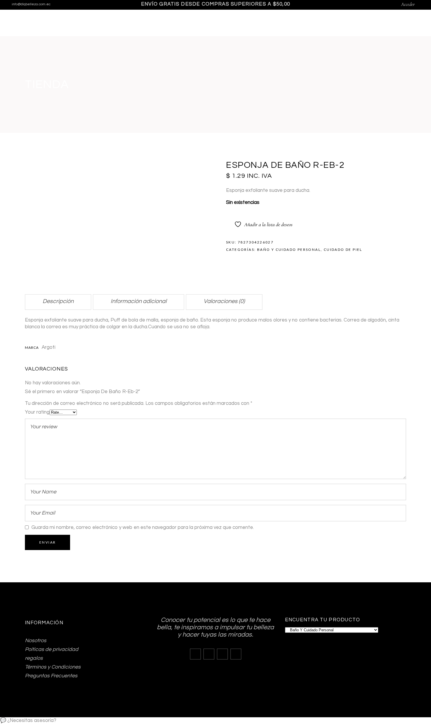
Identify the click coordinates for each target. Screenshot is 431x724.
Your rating (37, 412)
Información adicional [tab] (139, 301)
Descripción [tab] (58, 301)
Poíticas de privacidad (51, 649)
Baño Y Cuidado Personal (289, 249)
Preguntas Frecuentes (51, 676)
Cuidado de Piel (343, 249)
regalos (34, 658)
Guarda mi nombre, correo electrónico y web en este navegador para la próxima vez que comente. (142, 527)
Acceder (408, 4)
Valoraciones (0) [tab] (224, 301)
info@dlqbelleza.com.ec (31, 4)
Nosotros (35, 640)
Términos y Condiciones (53, 667)
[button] (215, 720)
